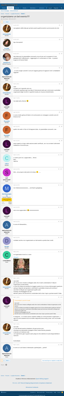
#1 (61, 25)
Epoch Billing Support (42, 378)
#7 (61, 112)
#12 (61, 185)
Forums (10, 8)
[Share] (59, 25)
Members (33, 8)
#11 (61, 169)
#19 (61, 324)
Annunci (41, 8)
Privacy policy (49, 392)
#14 (61, 221)
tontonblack (5, 19)
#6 (61, 98)
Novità (17, 8)
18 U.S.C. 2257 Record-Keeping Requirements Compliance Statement (32, 383)
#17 (61, 278)
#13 (61, 207)
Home (4, 8)
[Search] (61, 7)
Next (7, 22)
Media (24, 8)
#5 (61, 84)
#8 (61, 126)
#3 (61, 53)
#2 (61, 39)
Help (55, 392)
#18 (61, 297)
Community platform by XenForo (32, 395)
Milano (10, 202)
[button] (20, 7)
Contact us (33, 392)
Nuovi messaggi (5, 10)
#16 (61, 251)
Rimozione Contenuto (32, 387)
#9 (61, 140)
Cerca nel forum (14, 10)
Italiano (4, 392)
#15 (61, 237)
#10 (61, 154)
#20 (61, 344)
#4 (61, 68)
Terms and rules (41, 392)
